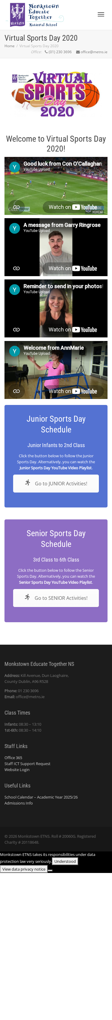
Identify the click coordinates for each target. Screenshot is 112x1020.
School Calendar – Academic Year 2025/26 (41, 797)
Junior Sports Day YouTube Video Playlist (56, 467)
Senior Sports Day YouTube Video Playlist (55, 582)
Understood (65, 861)
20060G (68, 836)
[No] (50, 870)
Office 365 (13, 757)
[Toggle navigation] (101, 14)
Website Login (17, 769)
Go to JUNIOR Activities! (60, 483)
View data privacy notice (23, 869)
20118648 (30, 842)
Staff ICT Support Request (27, 763)
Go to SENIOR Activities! (60, 598)
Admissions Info (18, 803)
